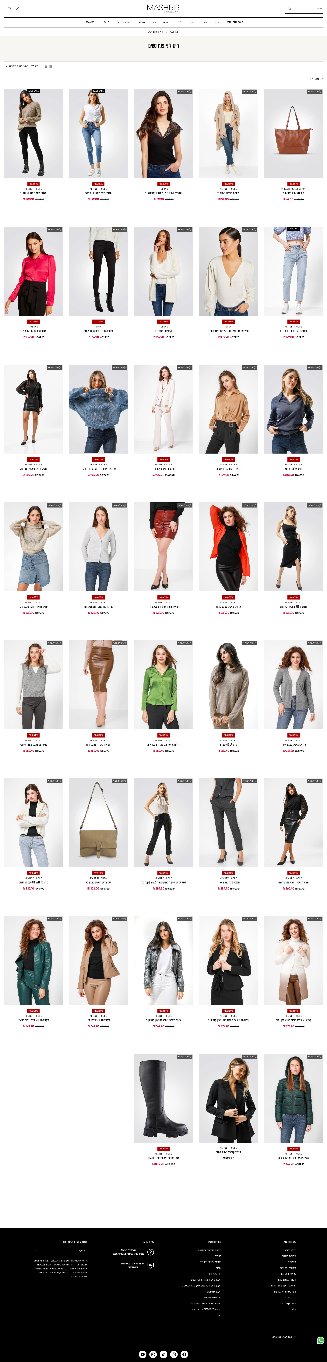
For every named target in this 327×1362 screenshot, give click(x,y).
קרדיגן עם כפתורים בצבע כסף (98, 606)
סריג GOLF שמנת (228, 744)
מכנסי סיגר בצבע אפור (228, 882)
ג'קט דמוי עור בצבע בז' (98, 1020)
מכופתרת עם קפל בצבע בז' (228, 469)
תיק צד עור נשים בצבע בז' (99, 882)
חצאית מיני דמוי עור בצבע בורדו (163, 606)
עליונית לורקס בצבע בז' (228, 193)
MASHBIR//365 (279, 1337)
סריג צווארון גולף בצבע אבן (33, 606)
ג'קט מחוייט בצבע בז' (163, 469)
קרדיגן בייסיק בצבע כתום (228, 606)
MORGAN (163, 189)
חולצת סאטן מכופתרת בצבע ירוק (163, 744)
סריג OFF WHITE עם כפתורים (33, 882)
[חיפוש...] (289, 8)
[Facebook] (184, 1354)
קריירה (218, 1315)
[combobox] (304, 9)
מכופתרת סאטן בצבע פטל (33, 331)
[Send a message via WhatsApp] (320, 1340)
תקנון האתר (290, 1250)
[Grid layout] (46, 66)
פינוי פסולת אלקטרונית (285, 1291)
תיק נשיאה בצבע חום (293, 193)
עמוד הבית (174, 31)
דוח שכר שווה (214, 1273)
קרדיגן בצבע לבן (163, 331)
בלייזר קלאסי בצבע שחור (228, 1152)
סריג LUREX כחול (293, 469)
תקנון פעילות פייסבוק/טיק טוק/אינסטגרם (201, 1285)
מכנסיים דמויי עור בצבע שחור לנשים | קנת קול (164, 882)
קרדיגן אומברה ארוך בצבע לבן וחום (293, 1020)
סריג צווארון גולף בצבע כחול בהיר (98, 469)
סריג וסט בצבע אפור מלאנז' (33, 744)
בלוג (294, 1309)
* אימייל (81, 1250)
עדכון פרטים (290, 1297)
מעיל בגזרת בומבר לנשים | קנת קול (163, 1020)
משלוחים (291, 1262)
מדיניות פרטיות (289, 1256)
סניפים (218, 1256)
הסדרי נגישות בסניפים (210, 1262)
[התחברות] (17, 8)
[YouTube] (142, 1354)
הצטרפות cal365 (212, 1297)
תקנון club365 (214, 1291)
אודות (218, 1268)
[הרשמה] (36, 1251)
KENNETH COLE (228, 189)
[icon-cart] (9, 8)
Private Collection (293, 189)
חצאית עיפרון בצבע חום (98, 744)
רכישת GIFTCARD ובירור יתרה (206, 1309)
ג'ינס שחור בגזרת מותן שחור (98, 331)
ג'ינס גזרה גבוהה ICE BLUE (293, 331)
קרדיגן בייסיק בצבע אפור (293, 744)
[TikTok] (163, 1354)
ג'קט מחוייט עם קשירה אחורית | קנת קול (228, 1020)
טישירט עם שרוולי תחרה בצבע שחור (163, 193)
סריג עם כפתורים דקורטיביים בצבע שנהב (228, 331)
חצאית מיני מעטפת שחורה (33, 469)
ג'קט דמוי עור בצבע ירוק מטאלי (33, 1020)
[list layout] (50, 66)
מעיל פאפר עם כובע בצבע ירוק (293, 1158)
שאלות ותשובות (288, 1273)
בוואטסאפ (133, 1267)
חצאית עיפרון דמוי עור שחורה (293, 882)
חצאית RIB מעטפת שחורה (293, 606)
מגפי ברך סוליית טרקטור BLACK (163, 1158)
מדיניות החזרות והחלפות (209, 1250)
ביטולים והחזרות (288, 1268)
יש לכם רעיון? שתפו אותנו (283, 1285)
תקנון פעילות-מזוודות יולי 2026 (206, 1279)
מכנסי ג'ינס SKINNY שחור (33, 193)
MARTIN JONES (98, 878)
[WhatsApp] (153, 1354)
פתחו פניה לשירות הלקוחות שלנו (128, 1253)
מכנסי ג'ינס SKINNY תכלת (98, 193)
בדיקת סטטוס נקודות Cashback (205, 1303)
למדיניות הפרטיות (78, 1276)
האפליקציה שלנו (288, 1303)
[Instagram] (174, 1354)
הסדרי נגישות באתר (286, 1279)
